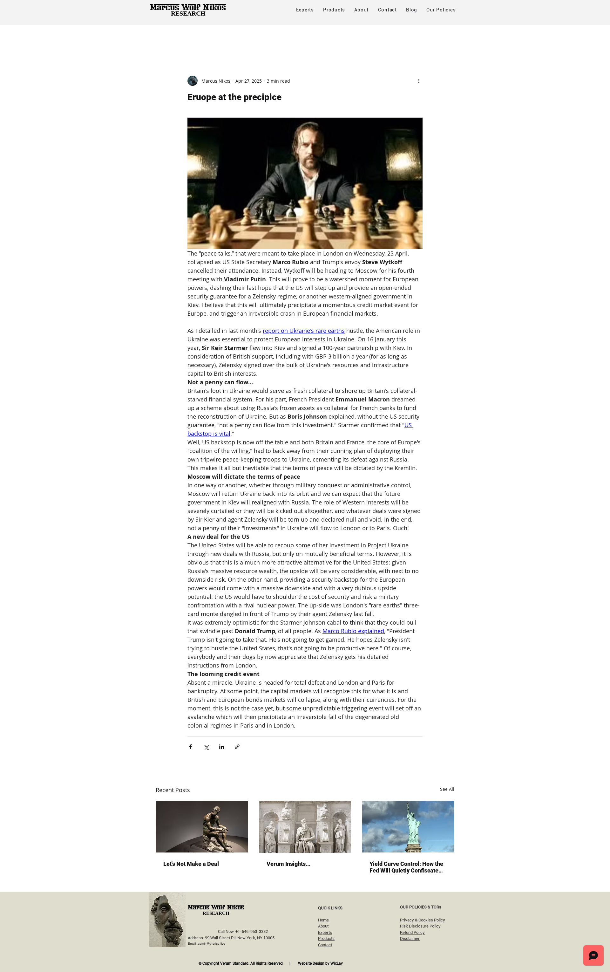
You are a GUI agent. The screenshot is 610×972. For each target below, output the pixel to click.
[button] (441, 10)
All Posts (165, 37)
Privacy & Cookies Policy (422, 920)
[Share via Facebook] (190, 747)
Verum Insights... (288, 863)
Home (323, 920)
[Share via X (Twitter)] (206, 747)
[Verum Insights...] (305, 827)
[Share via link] (237, 747)
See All (447, 789)
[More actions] (419, 81)
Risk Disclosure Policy (420, 926)
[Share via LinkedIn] (222, 747)
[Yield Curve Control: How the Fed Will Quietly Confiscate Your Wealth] (408, 826)
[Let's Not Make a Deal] (202, 826)
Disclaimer (410, 938)
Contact (325, 944)
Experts (325, 932)
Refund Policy (412, 932)
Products (326, 938)
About (323, 926)
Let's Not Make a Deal (191, 863)
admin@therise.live (211, 943)
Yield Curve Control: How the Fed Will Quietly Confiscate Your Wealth (406, 867)
